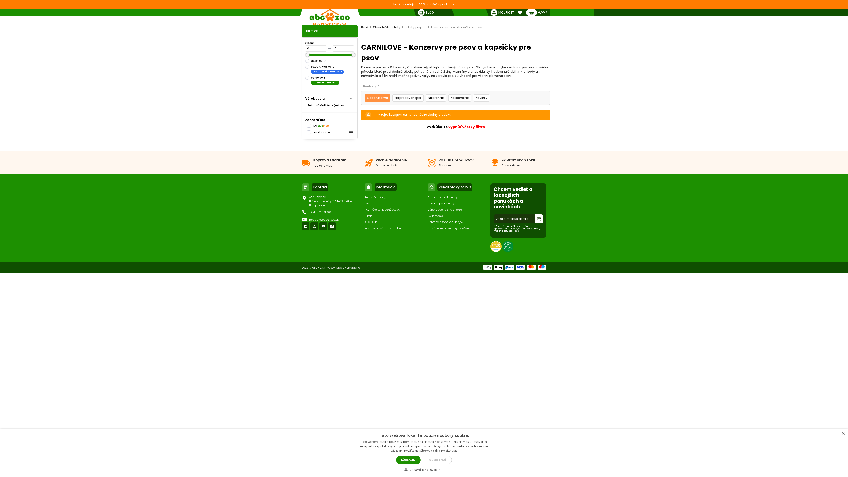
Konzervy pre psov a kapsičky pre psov (456, 27)
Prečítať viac (449, 450)
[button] (424, 470)
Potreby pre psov (416, 27)
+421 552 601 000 (320, 212)
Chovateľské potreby (387, 27)
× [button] (843, 433)
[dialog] (424, 453)
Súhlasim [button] (408, 460)
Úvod (364, 27)
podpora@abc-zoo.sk (324, 219)
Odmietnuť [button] (438, 460)
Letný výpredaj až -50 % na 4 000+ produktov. (424, 4)
